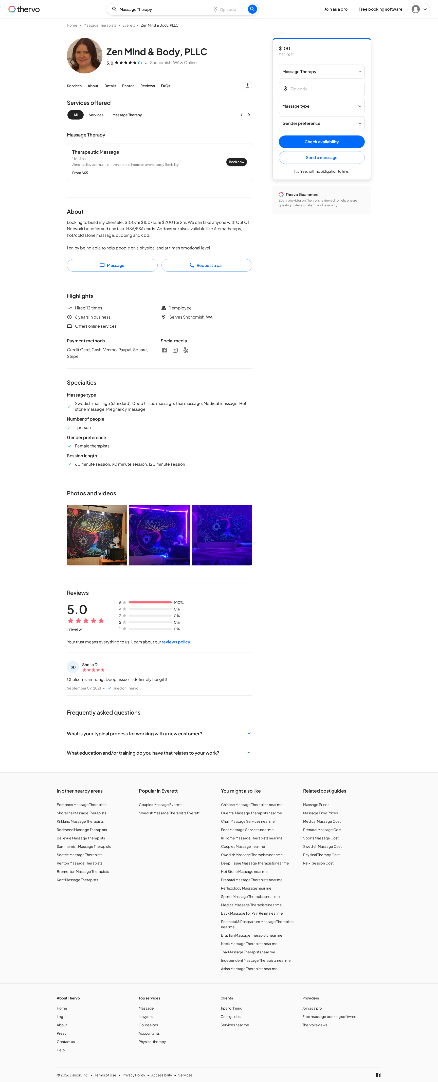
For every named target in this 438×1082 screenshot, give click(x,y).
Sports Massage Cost (321, 838)
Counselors (148, 1024)
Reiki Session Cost (318, 863)
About (93, 85)
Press (61, 1033)
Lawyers (146, 1016)
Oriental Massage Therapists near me (251, 813)
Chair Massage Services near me (248, 821)
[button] (159, 733)
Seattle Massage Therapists (79, 854)
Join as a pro (312, 1008)
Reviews (147, 85)
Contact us (66, 1041)
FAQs (165, 85)
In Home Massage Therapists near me (252, 838)
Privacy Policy (133, 1075)
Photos (128, 85)
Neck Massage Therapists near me (249, 943)
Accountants (149, 1033)
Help (61, 1050)
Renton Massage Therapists (79, 863)
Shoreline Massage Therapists (81, 813)
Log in (61, 1016)
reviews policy (176, 641)
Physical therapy (152, 1041)
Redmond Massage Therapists (82, 829)
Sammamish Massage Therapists (84, 846)
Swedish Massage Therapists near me (252, 854)
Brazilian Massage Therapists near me (251, 935)
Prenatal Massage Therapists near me (252, 879)
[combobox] (160, 9)
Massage (146, 1008)
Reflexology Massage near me (246, 888)
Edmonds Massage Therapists (81, 804)
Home (72, 25)
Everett (128, 25)
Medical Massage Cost (322, 821)
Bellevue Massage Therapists (81, 838)
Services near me (235, 1024)
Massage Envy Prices (320, 813)
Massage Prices (316, 804)
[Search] (252, 9)
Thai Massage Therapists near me (248, 952)
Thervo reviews (314, 1024)
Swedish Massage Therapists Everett (169, 813)
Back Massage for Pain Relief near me (252, 913)
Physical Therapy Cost (321, 854)
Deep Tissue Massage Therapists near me (255, 863)
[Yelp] (186, 350)
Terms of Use (105, 1075)
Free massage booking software (329, 1016)
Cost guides (231, 1016)
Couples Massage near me (243, 846)
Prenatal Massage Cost (322, 829)
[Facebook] (164, 350)
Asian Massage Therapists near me (249, 968)
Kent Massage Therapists (77, 879)
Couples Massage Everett (160, 804)
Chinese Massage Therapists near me (252, 804)
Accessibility (161, 1075)
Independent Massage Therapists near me (256, 960)
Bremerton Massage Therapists (83, 871)
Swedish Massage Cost (322, 846)
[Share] (247, 85)
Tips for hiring (231, 1008)
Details (110, 85)
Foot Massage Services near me (247, 829)
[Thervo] (24, 9)
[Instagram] (175, 350)
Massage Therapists (99, 25)
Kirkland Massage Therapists (80, 821)
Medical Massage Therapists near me (251, 904)
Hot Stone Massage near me (244, 871)
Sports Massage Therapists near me (250, 896)
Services (74, 85)
